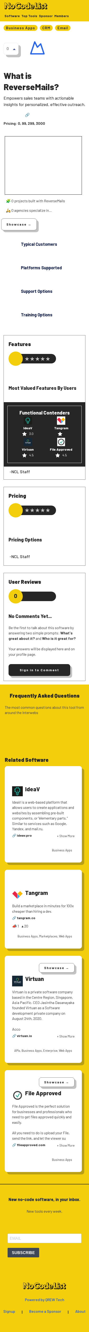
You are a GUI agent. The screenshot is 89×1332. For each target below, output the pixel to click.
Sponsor (46, 16)
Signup (9, 1311)
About (80, 1311)
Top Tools (29, 16)
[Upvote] (14, 49)
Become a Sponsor (45, 1311)
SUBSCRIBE (23, 1253)
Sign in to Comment (39, 670)
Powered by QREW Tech (44, 1300)
